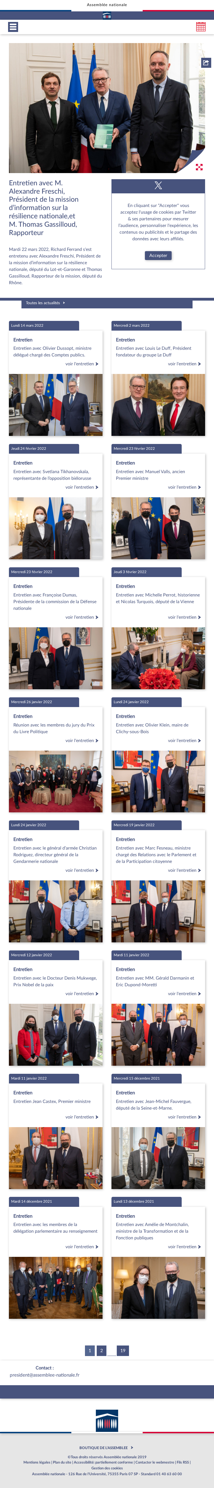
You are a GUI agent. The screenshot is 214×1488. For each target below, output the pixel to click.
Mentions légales (36, 1462)
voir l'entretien (79, 364)
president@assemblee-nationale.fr (44, 1375)
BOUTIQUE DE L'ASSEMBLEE (103, 1448)
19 (122, 1351)
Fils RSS (183, 1462)
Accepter (158, 255)
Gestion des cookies (107, 1468)
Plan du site (62, 1462)
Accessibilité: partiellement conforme (103, 1462)
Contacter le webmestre (154, 1462)
